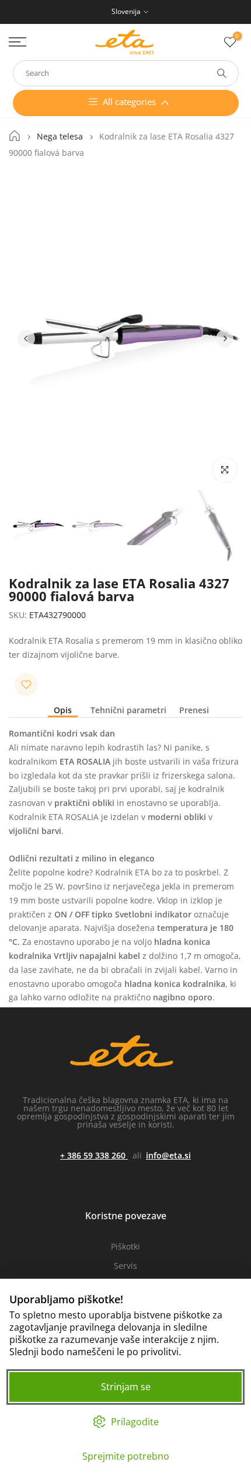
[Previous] (26, 338)
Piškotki (125, 1246)
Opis (63, 711)
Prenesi (194, 711)
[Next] (224, 338)
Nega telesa (60, 136)
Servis (125, 1265)
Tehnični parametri (128, 711)
